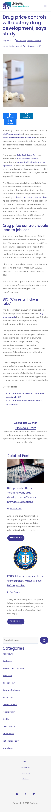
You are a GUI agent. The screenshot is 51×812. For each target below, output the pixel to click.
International (9, 726)
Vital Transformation (12, 134)
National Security (11, 741)
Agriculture (8, 654)
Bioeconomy (9, 683)
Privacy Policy (25, 767)
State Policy (8, 748)
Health (19, 46)
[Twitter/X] (25, 794)
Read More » (16, 537)
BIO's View (21, 40)
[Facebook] (17, 794)
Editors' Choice (34, 40)
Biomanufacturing (11, 690)
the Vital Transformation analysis (31, 197)
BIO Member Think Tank (14, 668)
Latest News (8, 733)
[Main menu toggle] (45, 6)
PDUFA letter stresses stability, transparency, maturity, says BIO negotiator (25, 580)
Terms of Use (25, 773)
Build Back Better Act (26, 155)
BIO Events (7, 661)
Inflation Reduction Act (27, 158)
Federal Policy (9, 46)
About (25, 762)
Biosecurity (8, 697)
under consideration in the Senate (19, 137)
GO (44, 640)
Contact (25, 779)
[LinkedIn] (34, 794)
